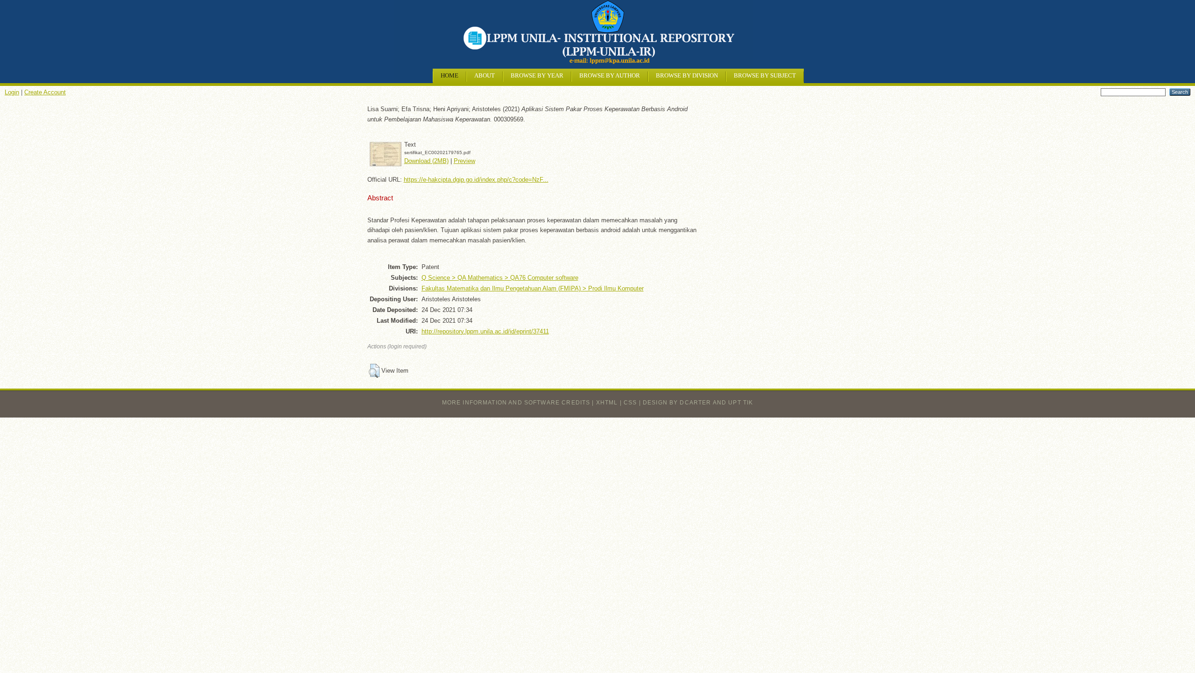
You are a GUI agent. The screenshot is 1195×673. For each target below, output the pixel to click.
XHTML (607, 402)
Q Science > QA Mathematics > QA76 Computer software (500, 277)
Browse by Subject (765, 75)
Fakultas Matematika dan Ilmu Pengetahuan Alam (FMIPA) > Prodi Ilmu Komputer (533, 288)
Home (449, 75)
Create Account (45, 92)
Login (12, 92)
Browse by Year (537, 75)
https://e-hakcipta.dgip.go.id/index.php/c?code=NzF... (476, 179)
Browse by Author (609, 75)
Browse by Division (687, 75)
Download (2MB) (426, 160)
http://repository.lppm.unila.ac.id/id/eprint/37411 (485, 331)
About (484, 75)
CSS (630, 402)
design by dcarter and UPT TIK (698, 402)
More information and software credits (516, 402)
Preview (464, 160)
